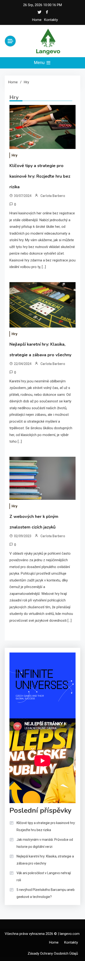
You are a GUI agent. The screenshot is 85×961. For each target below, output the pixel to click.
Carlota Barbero (52, 196)
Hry (14, 155)
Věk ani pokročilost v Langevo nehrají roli (44, 876)
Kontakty (51, 20)
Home (37, 20)
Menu (40, 62)
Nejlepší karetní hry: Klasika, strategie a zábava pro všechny (45, 859)
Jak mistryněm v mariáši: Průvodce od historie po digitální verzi (45, 843)
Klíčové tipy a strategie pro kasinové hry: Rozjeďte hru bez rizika (39, 176)
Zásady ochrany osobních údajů (53, 953)
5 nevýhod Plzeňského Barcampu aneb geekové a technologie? (46, 893)
